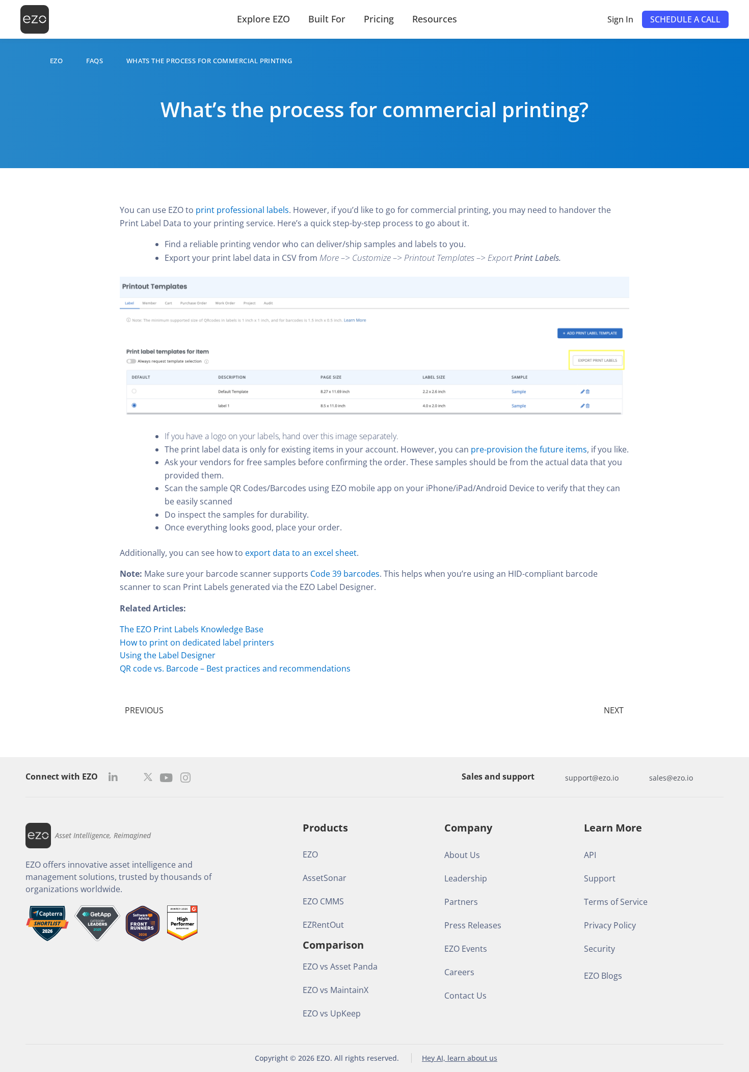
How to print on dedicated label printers (197, 642)
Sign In (620, 19)
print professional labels (241, 210)
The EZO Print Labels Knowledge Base (191, 629)
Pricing (379, 19)
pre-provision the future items (529, 449)
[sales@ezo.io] (639, 777)
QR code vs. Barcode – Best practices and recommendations (235, 668)
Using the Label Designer (168, 655)
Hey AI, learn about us (459, 1058)
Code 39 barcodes (345, 573)
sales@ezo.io (671, 778)
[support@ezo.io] (555, 777)
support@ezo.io (592, 778)
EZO (56, 60)
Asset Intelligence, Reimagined (103, 835)
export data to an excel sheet (301, 552)
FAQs (94, 60)
